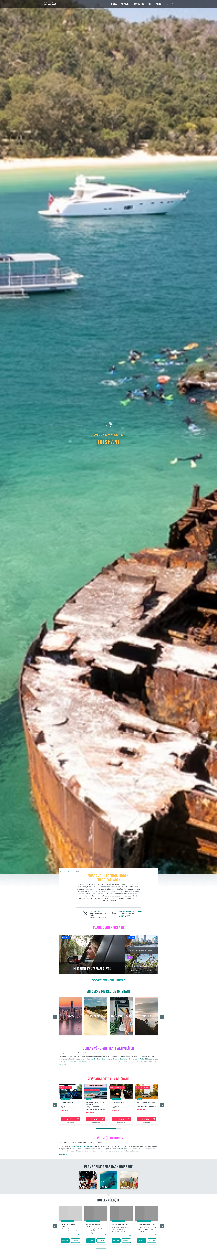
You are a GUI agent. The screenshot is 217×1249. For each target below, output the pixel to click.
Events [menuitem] (150, 4)
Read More (63, 1065)
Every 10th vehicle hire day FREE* (94, 1107)
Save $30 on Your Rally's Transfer (68, 1105)
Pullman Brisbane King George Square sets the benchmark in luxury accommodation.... (70, 1231)
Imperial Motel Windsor (120, 1224)
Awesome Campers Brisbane (146, 1102)
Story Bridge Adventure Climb (75, 1061)
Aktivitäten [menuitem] (125, 4)
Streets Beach (64, 1063)
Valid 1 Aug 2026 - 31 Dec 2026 (121, 1108)
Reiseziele (71, 872)
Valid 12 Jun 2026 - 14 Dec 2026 (146, 1106)
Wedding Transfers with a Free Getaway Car (121, 1105)
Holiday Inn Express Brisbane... (93, 1225)
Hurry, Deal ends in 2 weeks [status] (95, 1085)
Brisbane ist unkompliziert (82, 1146)
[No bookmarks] (167, 4)
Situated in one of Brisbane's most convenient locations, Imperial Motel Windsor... (120, 1229)
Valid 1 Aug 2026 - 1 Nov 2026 (69, 1108)
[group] (70, 1017)
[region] (108, 888)
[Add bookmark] (109, 865)
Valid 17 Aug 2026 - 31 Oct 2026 (95, 1109)
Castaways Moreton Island (146, 1224)
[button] (55, 1017)
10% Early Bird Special (143, 1105)
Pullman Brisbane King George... (68, 1225)
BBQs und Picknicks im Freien (98, 914)
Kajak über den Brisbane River (94, 1059)
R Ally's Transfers (67, 1102)
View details (64, 1110)
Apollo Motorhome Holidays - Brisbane (95, 1103)
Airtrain (120, 1149)
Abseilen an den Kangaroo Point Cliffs (134, 1059)
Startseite (63, 872)
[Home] (50, 5)
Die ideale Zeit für (97, 911)
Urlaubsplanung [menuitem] (138, 4)
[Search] (172, 3)
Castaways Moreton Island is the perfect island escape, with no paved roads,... (146, 1229)
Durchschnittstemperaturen (130, 911)
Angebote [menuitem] (159, 4)
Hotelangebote (108, 1200)
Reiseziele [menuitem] (114, 4)
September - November (98, 917)
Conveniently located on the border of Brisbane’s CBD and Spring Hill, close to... (95, 1231)
